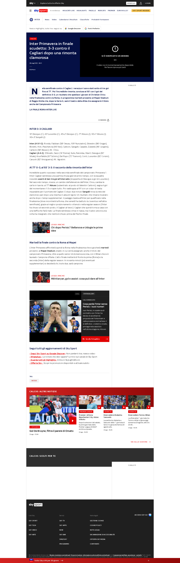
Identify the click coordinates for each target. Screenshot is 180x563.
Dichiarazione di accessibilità (102, 535)
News (47, 20)
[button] (86, 560)
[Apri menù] (30, 10)
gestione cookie (97, 521)
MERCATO (102, 10)
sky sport (33, 521)
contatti (139, 555)
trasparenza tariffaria (120, 555)
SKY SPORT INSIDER (141, 10)
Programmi (64, 544)
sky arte (32, 535)
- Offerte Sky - (36, 363)
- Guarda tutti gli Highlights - (43, 360)
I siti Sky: (32, 515)
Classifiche (84, 20)
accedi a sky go (141, 515)
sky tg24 (32, 525)
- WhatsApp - (36, 357)
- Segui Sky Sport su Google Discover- (48, 353)
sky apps (63, 525)
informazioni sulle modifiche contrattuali (96, 555)
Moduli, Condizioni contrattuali (60, 555)
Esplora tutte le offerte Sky (52, 3)
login (147, 3)
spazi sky (63, 539)
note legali (95, 530)
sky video (33, 530)
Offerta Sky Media (97, 539)
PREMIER (111, 10)
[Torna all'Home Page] (41, 10)
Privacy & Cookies (76, 555)
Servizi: (62, 515)
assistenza (131, 555)
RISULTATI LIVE (69, 10)
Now (61, 530)
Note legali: (94, 515)
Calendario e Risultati (68, 20)
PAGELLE (92, 10)
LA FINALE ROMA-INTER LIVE (43, 109)
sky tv (62, 521)
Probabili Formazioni (100, 20)
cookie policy (96, 525)
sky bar (62, 535)
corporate (94, 544)
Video (54, 20)
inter (34, 381)
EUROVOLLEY (122, 10)
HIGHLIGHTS (82, 10)
